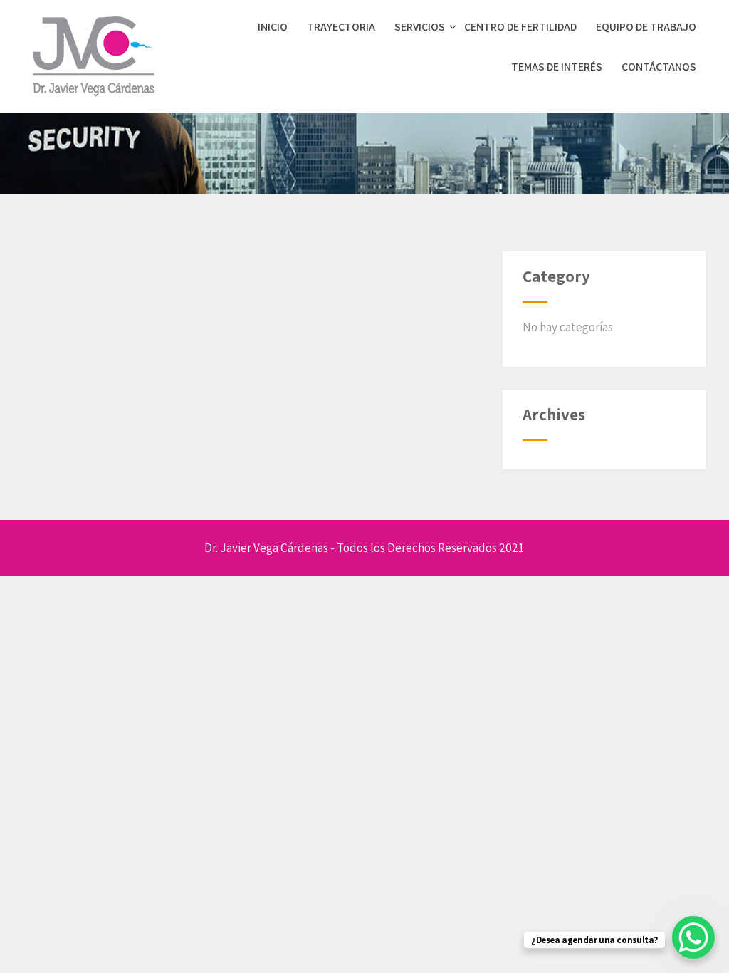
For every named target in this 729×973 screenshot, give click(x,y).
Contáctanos (659, 66)
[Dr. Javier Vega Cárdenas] (93, 101)
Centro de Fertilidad (520, 26)
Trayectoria (341, 26)
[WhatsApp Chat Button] (693, 937)
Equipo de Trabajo (646, 26)
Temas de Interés (556, 66)
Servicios (419, 26)
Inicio (273, 26)
